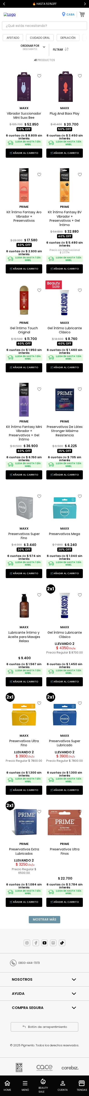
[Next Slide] (85, 3)
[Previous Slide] (4, 3)
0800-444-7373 (29, 963)
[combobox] (44, 25)
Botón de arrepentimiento (47, 1027)
